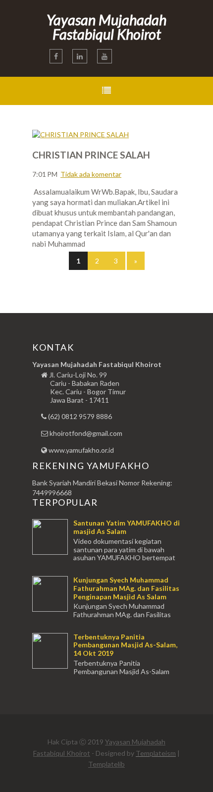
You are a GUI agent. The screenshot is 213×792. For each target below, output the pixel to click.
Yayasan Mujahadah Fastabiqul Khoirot (106, 27)
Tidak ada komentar (90, 174)
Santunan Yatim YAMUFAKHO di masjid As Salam (126, 527)
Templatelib (106, 764)
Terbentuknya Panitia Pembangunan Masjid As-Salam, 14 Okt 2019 (125, 645)
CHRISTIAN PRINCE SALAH (91, 154)
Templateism (156, 753)
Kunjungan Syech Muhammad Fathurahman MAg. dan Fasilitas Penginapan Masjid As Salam (126, 588)
